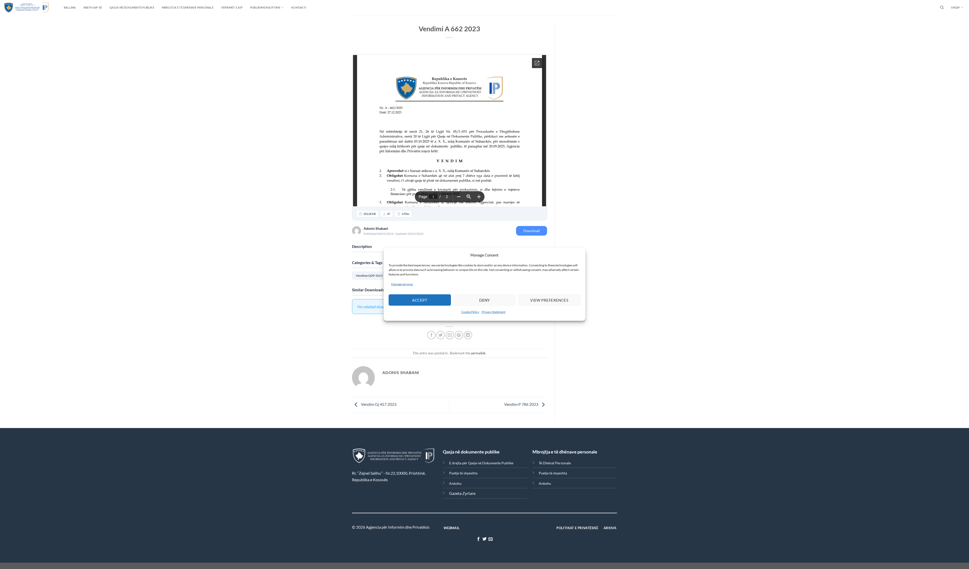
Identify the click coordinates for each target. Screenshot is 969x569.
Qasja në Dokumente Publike (132, 7)
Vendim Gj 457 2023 (378, 404)
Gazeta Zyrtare (462, 493)
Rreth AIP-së (93, 7)
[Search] (942, 7)
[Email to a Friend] (450, 335)
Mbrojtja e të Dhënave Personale (187, 7)
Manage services (402, 284)
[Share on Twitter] (440, 335)
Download (531, 231)
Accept (419, 300)
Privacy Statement (493, 312)
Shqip (955, 7)
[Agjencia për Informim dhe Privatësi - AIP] (16, 7)
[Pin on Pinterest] (459, 335)
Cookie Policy (470, 312)
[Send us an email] (491, 539)
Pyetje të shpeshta (463, 473)
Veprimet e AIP (232, 7)
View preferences (549, 300)
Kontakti (298, 7)
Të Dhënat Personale (555, 463)
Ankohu (455, 483)
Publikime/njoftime (265, 7)
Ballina (70, 7)
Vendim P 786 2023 (521, 404)
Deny (484, 300)
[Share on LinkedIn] (468, 335)
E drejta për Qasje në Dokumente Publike (481, 463)
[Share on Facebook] (431, 335)
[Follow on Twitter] (484, 539)
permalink (478, 353)
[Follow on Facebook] (478, 539)
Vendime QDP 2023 (369, 275)
